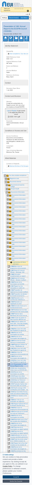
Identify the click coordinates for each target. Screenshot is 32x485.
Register (14, 110)
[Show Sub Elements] (6, 179)
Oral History (24, 18)
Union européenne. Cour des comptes (19, 54)
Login (27, 14)
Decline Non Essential (16, 481)
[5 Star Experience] (23, 9)
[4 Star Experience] (21, 9)
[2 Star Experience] (17, 9)
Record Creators (14, 18)
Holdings (4, 18)
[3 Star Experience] (19, 9)
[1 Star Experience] (15, 9)
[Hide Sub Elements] (5, 175)
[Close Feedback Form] (28, 11)
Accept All (16, 477)
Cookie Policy (7, 466)
